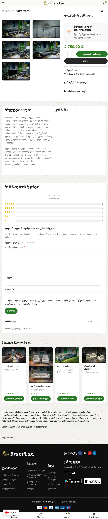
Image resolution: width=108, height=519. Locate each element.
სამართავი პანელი (10, 475)
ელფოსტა (10, 289)
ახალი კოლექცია (65, 370)
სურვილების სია (9, 489)
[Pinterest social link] (90, 453)
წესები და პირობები (36, 470)
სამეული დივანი (21, 11)
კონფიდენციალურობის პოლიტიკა (36, 476)
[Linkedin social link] (94, 453)
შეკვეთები (6, 484)
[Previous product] (99, 11)
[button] (14, 398)
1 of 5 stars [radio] (27, 243)
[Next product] (104, 11)
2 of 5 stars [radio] (29, 243)
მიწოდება (31, 489)
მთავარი (6, 11)
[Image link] (19, 453)
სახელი (9, 278)
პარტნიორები (54, 484)
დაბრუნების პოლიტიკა (32, 483)
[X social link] (85, 453)
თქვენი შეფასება (14, 242)
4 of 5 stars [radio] (33, 243)
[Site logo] (54, 3)
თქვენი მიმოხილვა (15, 247)
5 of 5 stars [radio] (35, 243)
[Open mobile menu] (3, 3)
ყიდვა (86, 61)
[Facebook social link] (80, 453)
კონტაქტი (52, 489)
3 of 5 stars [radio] (31, 243)
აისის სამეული (11, 366)
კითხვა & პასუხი (9, 480)
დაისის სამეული (65, 366)
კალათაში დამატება (92, 54)
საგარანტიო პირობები (53, 478)
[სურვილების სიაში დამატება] (23, 349)
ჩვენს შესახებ (53, 473)
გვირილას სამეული (40, 386)
